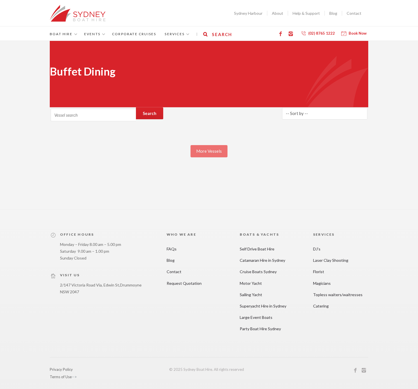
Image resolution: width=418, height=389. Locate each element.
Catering (321, 306)
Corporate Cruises (134, 34)
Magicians (322, 283)
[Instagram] (292, 33)
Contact (354, 13)
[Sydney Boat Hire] (77, 13)
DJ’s (316, 248)
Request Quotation (184, 283)
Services (175, 34)
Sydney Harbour (248, 13)
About (277, 13)
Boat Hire (61, 34)
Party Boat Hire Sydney (260, 328)
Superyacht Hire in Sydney (263, 306)
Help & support (306, 13)
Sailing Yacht (251, 294)
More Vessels (209, 151)
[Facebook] (281, 33)
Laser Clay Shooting (330, 260)
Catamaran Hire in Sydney (262, 260)
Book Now (358, 33)
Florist (318, 271)
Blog (333, 13)
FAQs (172, 248)
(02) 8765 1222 (321, 33)
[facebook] (355, 371)
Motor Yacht (251, 283)
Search (149, 113)
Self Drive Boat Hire (257, 248)
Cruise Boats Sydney (258, 271)
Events (92, 34)
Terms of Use (61, 377)
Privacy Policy (61, 369)
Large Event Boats (256, 317)
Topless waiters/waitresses (338, 294)
